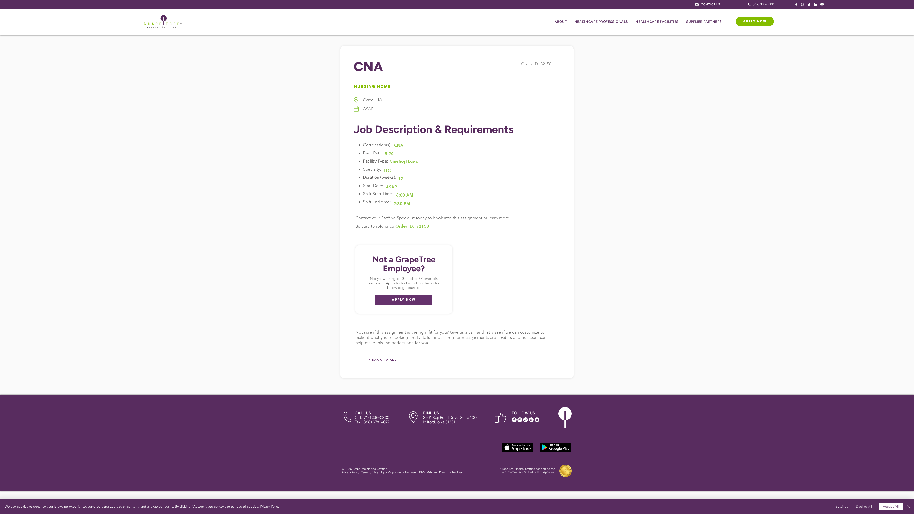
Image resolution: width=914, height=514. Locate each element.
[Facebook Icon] (796, 4)
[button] (560, 22)
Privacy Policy (350, 472)
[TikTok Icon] (809, 4)
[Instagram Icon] (803, 4)
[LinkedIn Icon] (816, 4)
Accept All (891, 506)
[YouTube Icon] (822, 4)
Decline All (864, 506)
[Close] (908, 506)
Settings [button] (842, 506)
